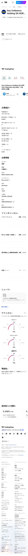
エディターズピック (6, 540)
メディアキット (18, 502)
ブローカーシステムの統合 (20, 548)
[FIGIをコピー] (13, 207)
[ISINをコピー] (13, 202)
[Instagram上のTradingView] (14, 434)
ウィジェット (18, 533)
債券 (3, 472)
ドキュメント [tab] (21, 34)
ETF (3, 470)
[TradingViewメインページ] (8, 427)
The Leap (17, 480)
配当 (3, 495)
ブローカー (17, 477)
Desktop (4, 515)
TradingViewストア (19, 506)
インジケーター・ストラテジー (7, 545)
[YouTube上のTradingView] (10, 434)
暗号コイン (4, 474)
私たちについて (18, 493)
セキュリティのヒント (20, 523)
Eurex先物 (17, 487)
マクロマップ (5, 507)
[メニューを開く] (2, 2)
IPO (2, 497)
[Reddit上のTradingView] (3, 437)
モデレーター (5, 531)
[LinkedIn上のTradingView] (17, 434)
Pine (3, 479)
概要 (16, 475)
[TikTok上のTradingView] (25, 434)
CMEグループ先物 (19, 485)
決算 (3, 494)
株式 (3, 469)
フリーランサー (5, 549)
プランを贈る (18, 470)
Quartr (22, 455)
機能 (16, 465)
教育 (3, 538)
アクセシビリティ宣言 (20, 522)
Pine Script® (5, 509)
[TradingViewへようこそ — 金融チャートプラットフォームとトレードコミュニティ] (8, 69)
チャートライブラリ (19, 535)
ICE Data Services (12, 444)
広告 (16, 546)
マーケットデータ (19, 468)
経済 (3, 492)
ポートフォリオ (5, 502)
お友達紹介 (4, 525)
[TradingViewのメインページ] (5, 2)
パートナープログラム (20, 551)
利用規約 (17, 515)
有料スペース (5, 551)
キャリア (17, 500)
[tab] (20, 217)
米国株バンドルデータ (20, 488)
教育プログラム (18, 552)
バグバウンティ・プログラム (20, 526)
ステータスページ (19, 528)
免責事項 (17, 516)
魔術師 (3, 547)
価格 (16, 467)
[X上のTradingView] (3, 434)
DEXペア (4, 477)
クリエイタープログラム (7, 527)
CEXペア (4, 475)
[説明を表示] (7, 111)
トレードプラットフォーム (20, 540)
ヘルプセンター (18, 498)
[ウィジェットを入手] (24, 312)
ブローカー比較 (18, 478)
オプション (4, 505)
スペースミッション (19, 495)
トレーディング (5, 536)
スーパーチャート (6, 464)
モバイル (4, 513)
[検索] (12, 2)
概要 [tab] (3, 34)
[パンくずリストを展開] (10, 7)
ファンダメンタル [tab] (11, 34)
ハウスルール (5, 530)
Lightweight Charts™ (20, 536)
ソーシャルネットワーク (7, 521)
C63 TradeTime (18, 510)
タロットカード (18, 508)
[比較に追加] (17, 94)
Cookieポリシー (18, 520)
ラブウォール (5, 523)
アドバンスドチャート (20, 538)
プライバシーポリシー (20, 518)
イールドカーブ (5, 504)
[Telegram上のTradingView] (21, 434)
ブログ (16, 497)
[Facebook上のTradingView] (6, 434)
